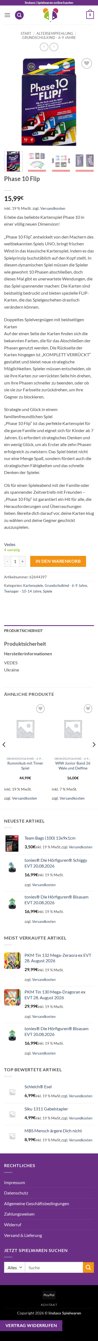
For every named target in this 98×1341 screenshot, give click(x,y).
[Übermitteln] (88, 1267)
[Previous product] (54, 47)
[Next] (85, 102)
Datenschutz (16, 1192)
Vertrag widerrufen (31, 1325)
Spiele (47, 591)
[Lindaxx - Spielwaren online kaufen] (50, 15)
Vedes (10, 544)
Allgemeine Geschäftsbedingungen (36, 1203)
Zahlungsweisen (19, 1213)
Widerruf (12, 1224)
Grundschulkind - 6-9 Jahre (49, 37)
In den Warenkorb (58, 561)
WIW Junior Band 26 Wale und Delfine (72, 765)
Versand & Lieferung (23, 1235)
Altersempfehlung (54, 33)
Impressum (14, 1182)
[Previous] (13, 102)
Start (26, 33)
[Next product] (44, 47)
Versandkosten (52, 208)
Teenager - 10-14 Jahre (22, 591)
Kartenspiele (33, 585)
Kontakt (49, 1305)
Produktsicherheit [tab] (23, 630)
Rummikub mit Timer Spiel (25, 765)
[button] (7, 15)
